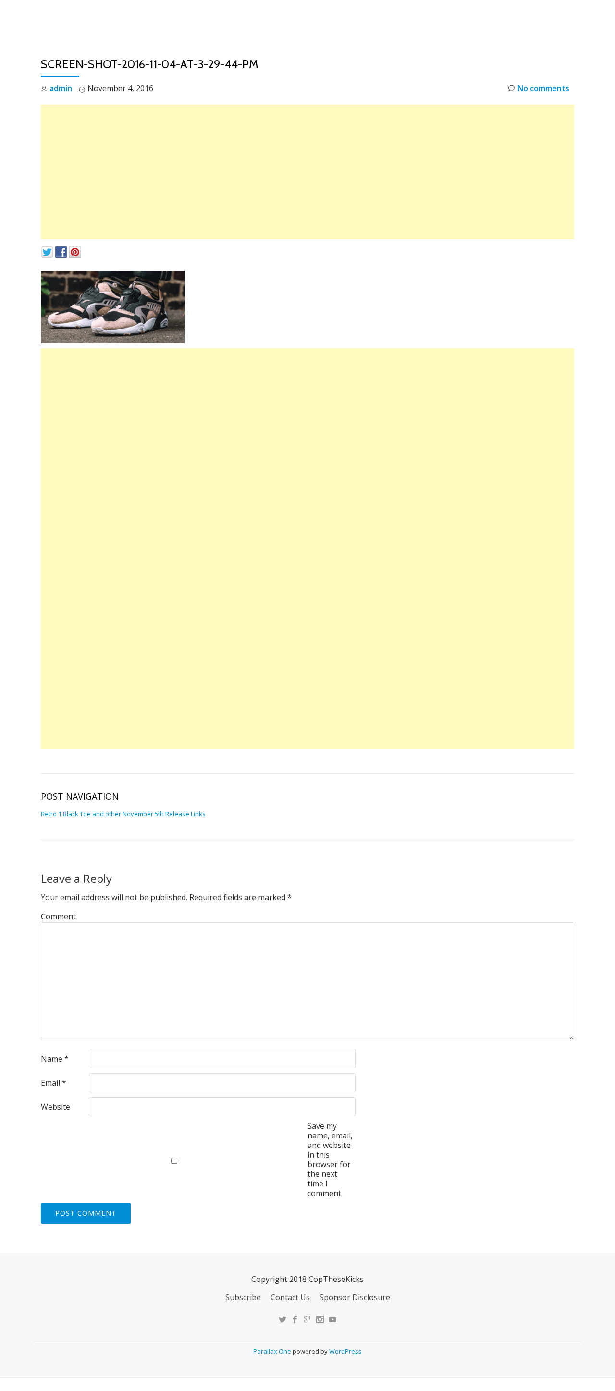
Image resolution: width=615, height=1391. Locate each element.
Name (55, 1058)
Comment (58, 916)
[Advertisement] (307, 172)
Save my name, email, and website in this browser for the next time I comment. (330, 1159)
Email (53, 1082)
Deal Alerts (518, 17)
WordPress (345, 1351)
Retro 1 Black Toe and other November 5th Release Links (123, 813)
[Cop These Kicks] (136, 17)
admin (60, 88)
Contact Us (290, 1297)
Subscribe (243, 1297)
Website (55, 1106)
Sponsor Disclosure (355, 1297)
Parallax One (273, 1351)
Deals (568, 17)
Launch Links (405, 17)
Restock (463, 17)
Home (354, 17)
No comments (543, 88)
